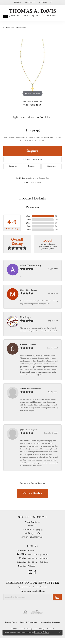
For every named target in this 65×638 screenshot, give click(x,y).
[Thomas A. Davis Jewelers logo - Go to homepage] (33, 13)
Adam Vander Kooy (30, 265)
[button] (17, 2)
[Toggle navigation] (5, 15)
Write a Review (32, 493)
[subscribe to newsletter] (57, 597)
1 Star (28, 230)
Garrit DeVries (28, 344)
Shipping (13, 166)
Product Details (32, 198)
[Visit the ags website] (36, 612)
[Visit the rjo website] (24, 612)
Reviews (32, 207)
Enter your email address (32, 591)
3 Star (28, 223)
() (56, 216)
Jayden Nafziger (28, 429)
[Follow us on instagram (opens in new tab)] (30, 572)
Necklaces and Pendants (16, 28)
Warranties (51, 166)
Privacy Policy (11, 622)
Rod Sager (25, 317)
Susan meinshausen (30, 388)
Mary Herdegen (28, 290)
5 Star (28, 216)
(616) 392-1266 (32, 105)
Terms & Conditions (28, 622)
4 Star (28, 220)
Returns (32, 166)
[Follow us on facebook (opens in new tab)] (35, 572)
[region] (32, 68)
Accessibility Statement (50, 622)
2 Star (28, 226)
